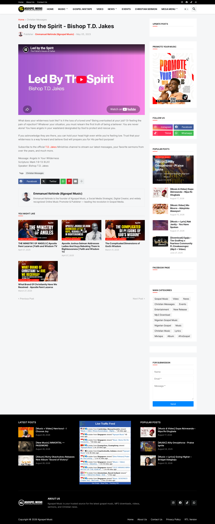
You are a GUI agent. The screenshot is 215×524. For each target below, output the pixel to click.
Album (170, 336)
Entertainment (162, 309)
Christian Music (162, 330)
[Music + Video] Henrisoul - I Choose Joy (51, 430)
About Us (30, 2)
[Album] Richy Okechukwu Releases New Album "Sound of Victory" (55, 458)
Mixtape (159, 336)
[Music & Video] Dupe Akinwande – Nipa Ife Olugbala (181, 192)
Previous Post (27, 298)
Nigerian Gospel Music (166, 320)
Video (99, 9)
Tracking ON (114, 483)
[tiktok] (191, 2)
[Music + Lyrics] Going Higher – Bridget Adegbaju (175, 458)
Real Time (104, 483)
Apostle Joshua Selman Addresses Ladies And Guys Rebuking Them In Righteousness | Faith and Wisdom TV (81, 247)
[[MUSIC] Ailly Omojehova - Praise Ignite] (148, 446)
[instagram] (182, 2)
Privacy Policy (173, 519)
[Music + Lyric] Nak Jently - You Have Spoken (180, 224)
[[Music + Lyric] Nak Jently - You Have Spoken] (160, 225)
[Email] (75, 181)
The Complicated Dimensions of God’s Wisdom (122, 244)
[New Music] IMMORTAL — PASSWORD (50, 444)
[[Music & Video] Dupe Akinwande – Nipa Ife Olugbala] (160, 193)
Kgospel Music (118, 434)
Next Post (138, 298)
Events (126, 9)
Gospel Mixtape (82, 9)
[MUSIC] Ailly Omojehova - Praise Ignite (176, 444)
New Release (180, 309)
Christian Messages (37, 20)
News (111, 9)
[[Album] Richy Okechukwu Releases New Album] (26, 460)
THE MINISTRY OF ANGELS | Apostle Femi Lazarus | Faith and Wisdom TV (37, 244)
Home (20, 2)
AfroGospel (184, 336)
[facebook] (187, 2)
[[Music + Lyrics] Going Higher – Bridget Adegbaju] (148, 460)
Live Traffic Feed (105, 423)
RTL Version (191, 519)
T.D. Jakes (51, 146)
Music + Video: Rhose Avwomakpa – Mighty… (98, 431)
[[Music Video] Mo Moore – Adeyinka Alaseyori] (160, 209)
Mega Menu (168, 9)
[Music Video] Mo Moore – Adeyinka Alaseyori (179, 208)
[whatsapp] (196, 2)
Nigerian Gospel (163, 325)
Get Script (95, 483)
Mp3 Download (162, 314)
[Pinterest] (69, 181)
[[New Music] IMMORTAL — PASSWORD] (26, 446)
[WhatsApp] (63, 181)
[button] (186, 9)
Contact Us (42, 2)
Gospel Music (161, 298)
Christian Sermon (146, 9)
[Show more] (81, 181)
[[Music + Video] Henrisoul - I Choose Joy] (26, 432)
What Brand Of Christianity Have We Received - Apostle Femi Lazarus (37, 285)
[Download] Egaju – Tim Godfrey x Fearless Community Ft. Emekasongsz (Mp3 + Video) (181, 243)
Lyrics (178, 330)
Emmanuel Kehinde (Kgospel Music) (57, 193)
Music (61, 9)
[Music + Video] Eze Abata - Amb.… (93, 475)
